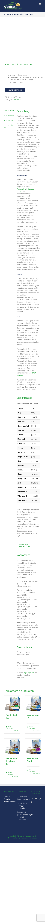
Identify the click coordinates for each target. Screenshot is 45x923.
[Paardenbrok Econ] (12, 703)
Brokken (17, 100)
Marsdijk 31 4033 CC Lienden (22, 805)
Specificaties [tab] (8, 115)
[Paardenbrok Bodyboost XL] (12, 747)
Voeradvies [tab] (8, 120)
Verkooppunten (10, 802)
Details (16, 730)
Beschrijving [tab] (8, 110)
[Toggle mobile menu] (40, 3)
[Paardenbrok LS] (33, 703)
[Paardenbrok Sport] (33, 747)
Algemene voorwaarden (29, 838)
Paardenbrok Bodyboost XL (11, 761)
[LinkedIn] (32, 802)
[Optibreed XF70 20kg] (22, 38)
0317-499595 (22, 818)
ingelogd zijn (29, 673)
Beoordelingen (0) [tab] (8, 126)
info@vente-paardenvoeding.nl (25, 813)
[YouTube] (36, 798)
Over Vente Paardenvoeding (24, 798)
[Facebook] (32, 798)
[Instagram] (40, 798)
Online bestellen (15, 90)
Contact (7, 797)
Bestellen (8, 799)
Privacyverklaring (14, 838)
